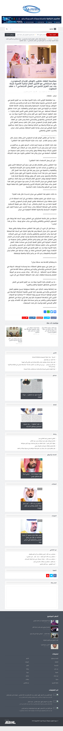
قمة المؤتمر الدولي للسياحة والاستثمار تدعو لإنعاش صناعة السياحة (39, 369)
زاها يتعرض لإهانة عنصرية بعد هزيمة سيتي (45, 446)
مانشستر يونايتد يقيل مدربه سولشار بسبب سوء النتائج (42, 441)
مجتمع (27, 676)
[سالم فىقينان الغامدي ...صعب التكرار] (55, 703)
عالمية (56, 672)
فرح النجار (49, 708)
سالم (51, 702)
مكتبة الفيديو (55, 683)
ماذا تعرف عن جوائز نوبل (49, 360)
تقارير (27, 665)
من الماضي (26, 683)
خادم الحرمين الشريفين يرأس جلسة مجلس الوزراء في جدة (38, 35)
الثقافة (56, 662)
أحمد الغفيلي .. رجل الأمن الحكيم (47, 564)
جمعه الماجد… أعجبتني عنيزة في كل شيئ (40, 634)
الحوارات (43, 91)
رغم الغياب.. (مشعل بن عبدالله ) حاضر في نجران (44, 562)
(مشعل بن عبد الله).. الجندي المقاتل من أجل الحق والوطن (42, 554)
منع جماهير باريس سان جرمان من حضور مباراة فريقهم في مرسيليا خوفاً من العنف (36, 448)
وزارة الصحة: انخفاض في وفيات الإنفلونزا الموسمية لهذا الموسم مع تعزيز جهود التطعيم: (31, 330)
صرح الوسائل (21, 35)
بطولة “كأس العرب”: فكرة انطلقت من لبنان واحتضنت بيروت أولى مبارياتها (38, 443)
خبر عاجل (56, 669)
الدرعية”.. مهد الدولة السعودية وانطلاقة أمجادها (43, 357)
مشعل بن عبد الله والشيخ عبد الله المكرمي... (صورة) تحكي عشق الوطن (21, 695)
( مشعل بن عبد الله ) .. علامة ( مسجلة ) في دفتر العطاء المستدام (40, 559)
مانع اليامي (49, 695)
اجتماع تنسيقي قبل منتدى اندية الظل (41, 627)
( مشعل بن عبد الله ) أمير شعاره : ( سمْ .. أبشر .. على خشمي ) (41, 557)
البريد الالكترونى (27, 91)
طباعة (34, 91)
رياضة (27, 669)
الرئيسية (56, 665)
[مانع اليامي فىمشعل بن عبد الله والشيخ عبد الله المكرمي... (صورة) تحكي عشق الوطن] (55, 696)
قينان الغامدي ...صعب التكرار (34, 702)
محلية (57, 679)
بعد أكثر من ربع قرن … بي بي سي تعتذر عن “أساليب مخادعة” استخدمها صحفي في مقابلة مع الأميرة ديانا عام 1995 (31, 366)
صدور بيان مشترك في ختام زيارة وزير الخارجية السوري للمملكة (15, 340)
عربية (40, 91)
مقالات (27, 679)
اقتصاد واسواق (54, 658)
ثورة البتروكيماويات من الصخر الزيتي (41, 621)
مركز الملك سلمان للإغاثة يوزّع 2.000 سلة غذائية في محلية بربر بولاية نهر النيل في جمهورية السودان (49, 330)
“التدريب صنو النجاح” (45, 645)
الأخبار (27, 658)
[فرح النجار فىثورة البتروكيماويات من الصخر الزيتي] (55, 710)
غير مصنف (56, 676)
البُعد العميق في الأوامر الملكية (50, 640)
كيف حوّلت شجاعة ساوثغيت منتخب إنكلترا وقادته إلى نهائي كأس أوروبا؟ (38, 362)
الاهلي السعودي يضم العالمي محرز (47, 438)
